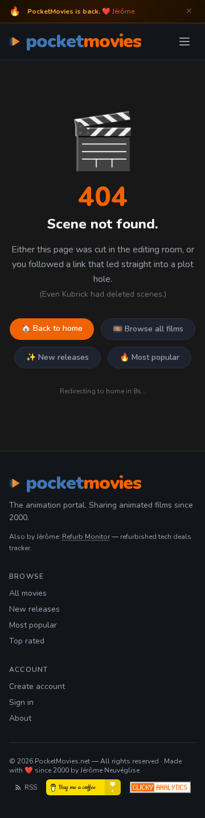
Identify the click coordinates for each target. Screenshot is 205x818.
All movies (28, 593)
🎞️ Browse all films (148, 328)
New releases (34, 609)
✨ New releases (57, 357)
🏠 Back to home (52, 328)
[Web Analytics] (160, 787)
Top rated (26, 641)
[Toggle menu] (184, 41)
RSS (30, 787)
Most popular (33, 625)
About (20, 718)
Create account (37, 686)
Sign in (21, 702)
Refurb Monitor (86, 536)
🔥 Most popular (149, 357)
